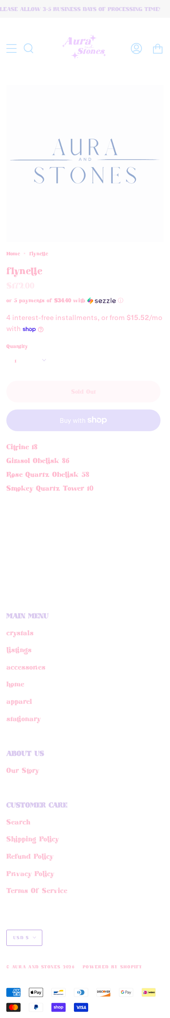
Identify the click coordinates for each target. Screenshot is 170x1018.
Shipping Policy (32, 839)
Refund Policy (29, 856)
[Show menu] (12, 48)
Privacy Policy (30, 873)
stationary (23, 718)
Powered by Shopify (113, 967)
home (15, 684)
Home (13, 253)
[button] (71, 300)
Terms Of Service (36, 890)
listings (19, 649)
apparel (19, 701)
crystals (20, 632)
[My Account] (136, 48)
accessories (25, 667)
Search (18, 822)
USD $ (21, 937)
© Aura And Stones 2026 (40, 967)
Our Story (22, 770)
